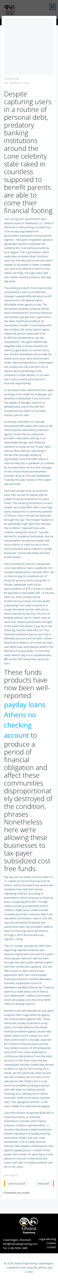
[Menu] (52, 7)
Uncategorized (11, 78)
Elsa (6, 82)
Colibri (29, 1272)
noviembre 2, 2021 (20, 82)
